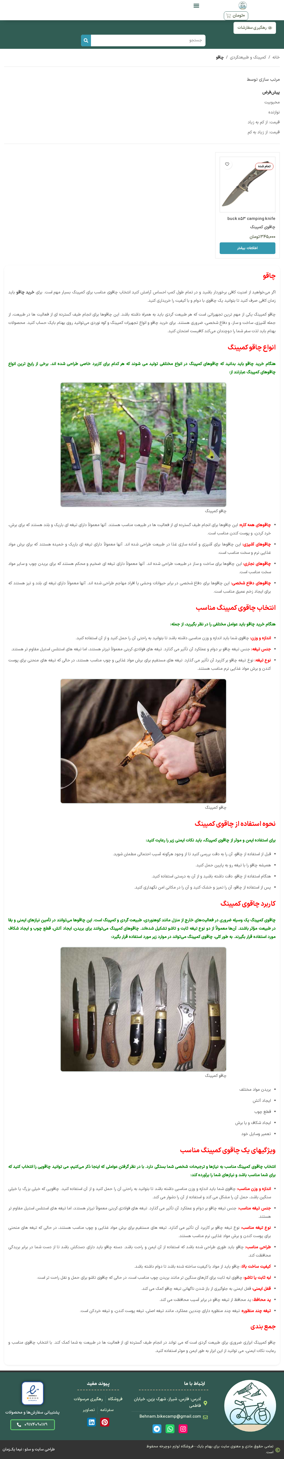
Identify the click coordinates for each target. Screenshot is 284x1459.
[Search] (86, 40)
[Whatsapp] (170, 1428)
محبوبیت (272, 102)
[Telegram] (157, 1428)
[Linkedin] (91, 1422)
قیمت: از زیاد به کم (264, 132)
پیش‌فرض (271, 92)
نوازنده (274, 112)
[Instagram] (183, 1428)
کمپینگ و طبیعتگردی (248, 57)
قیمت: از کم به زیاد (264, 122)
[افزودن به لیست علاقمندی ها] (227, 164)
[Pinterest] (104, 1422)
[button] (196, 5)
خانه (276, 57)
